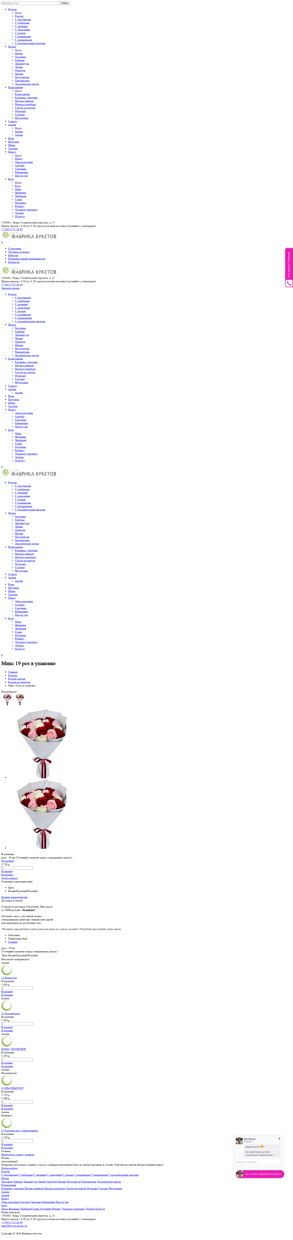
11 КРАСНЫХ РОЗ (12, 1088)
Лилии (19, 67)
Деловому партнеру (26, 209)
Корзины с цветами (26, 97)
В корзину (7, 871)
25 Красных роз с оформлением (19, 1130)
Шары (11, 145)
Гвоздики (20, 56)
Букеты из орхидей (19, 682)
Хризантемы (22, 80)
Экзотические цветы (27, 84)
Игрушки (13, 141)
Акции (12, 124)
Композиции (15, 87)
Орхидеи (20, 70)
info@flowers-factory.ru (14, 1225)
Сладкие (20, 114)
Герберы (20, 60)
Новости (13, 255)
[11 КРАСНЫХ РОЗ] (6, 1084)
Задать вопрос (9, 878)
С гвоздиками (23, 19)
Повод (12, 151)
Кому (11, 179)
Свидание (20, 168)
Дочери (19, 213)
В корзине (7, 874)
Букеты (12, 9)
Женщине (20, 192)
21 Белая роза (9, 977)
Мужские (20, 111)
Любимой (20, 196)
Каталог (12, 675)
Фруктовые (21, 118)
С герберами (22, 22)
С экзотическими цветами (30, 43)
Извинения (21, 172)
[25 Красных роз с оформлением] (6, 1127)
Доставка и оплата (19, 252)
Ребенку (19, 206)
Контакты (13, 262)
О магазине (14, 248)
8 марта (12, 121)
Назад (18, 12)
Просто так (21, 175)
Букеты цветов (16, 678)
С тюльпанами (23, 39)
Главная (12, 672)
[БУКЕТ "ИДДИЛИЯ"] (6, 1045)
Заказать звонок (10, 288)
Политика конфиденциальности (26, 258)
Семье (18, 199)
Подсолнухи (22, 77)
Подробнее (7, 861)
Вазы (11, 138)
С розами (20, 33)
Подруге (20, 216)
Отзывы (12, 942)
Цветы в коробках (25, 104)
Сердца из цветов (25, 107)
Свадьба (13, 148)
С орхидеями (22, 29)
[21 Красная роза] (6, 1010)
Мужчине (20, 202)
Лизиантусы (22, 63)
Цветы (12, 46)
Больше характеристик (14, 897)
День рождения (24, 162)
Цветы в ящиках (24, 101)
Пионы (19, 73)
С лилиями (21, 26)
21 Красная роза (10, 1013)
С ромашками (23, 36)
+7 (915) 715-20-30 (12, 229)
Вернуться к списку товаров (17, 1154)
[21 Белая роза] (6, 974)
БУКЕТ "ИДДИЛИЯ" (13, 1049)
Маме (18, 189)
